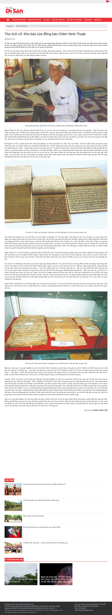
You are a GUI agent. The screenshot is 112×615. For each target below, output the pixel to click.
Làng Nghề (88, 20)
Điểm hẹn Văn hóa (34, 20)
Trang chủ (9, 26)
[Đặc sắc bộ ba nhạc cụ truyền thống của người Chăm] (13, 532)
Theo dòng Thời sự (19, 20)
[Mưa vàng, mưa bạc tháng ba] (13, 518)
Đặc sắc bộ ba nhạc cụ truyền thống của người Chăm (41, 527)
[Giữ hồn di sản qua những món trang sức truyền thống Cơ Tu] (13, 489)
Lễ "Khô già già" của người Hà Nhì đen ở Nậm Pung (41, 500)
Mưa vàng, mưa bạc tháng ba (33, 516)
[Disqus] (56, 446)
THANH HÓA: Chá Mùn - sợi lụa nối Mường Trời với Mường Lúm (45, 543)
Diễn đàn (97, 20)
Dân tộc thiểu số (58, 20)
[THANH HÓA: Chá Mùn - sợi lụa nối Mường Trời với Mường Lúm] (13, 547)
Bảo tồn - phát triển (74, 20)
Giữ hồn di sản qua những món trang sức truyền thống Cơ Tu (44, 484)
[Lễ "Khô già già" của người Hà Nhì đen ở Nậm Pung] (13, 505)
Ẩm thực (47, 20)
